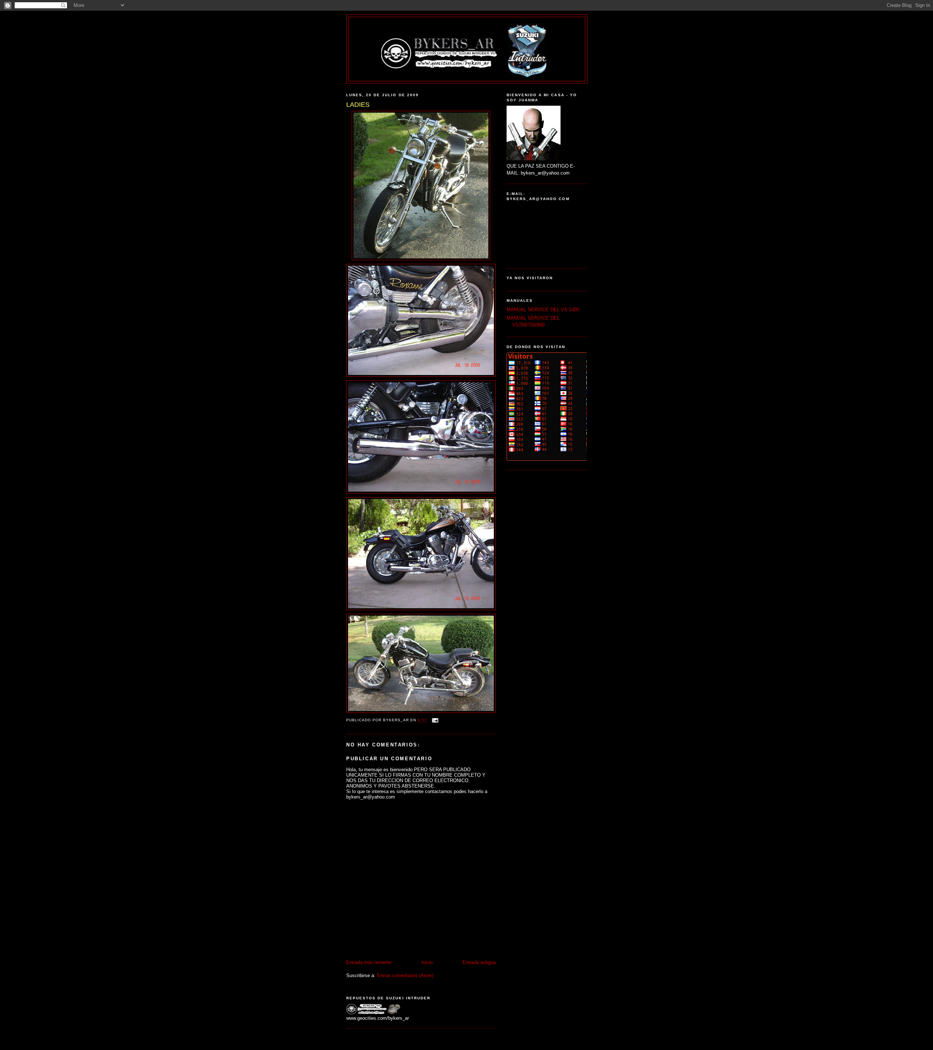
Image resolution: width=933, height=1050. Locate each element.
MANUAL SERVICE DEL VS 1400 (543, 309)
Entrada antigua (479, 962)
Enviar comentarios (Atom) (405, 975)
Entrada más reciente (368, 962)
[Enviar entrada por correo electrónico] (434, 720)
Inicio (427, 962)
